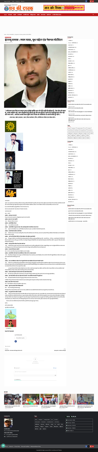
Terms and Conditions (25, 446)
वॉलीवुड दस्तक (33, 14)
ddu (85, 128)
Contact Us (18, 1)
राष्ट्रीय (14, 14)
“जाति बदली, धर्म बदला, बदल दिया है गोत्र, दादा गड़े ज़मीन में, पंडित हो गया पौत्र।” (80, 115)
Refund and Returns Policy (36, 446)
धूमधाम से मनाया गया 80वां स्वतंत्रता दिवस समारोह (75, 108)
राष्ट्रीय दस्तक (83, 135)
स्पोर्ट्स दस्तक (70, 92)
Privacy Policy (17, 446)
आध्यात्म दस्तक (70, 49)
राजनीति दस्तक (26, 14)
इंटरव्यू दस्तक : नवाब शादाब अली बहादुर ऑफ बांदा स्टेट (13, 349)
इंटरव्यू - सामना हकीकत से (8, 37)
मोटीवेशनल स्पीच (70, 67)
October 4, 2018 (8, 42)
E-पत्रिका (69, 40)
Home (13, 1)
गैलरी (69, 58)
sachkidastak (18, 335)
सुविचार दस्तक (70, 88)
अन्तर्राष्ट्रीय (19, 14)
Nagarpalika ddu (83, 130)
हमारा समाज (70, 97)
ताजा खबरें (91, 133)
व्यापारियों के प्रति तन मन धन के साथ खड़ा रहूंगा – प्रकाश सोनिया (77, 221)
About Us (22, 1)
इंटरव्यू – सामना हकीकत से (72, 51)
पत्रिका (69, 135)
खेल (88, 133)
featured (8, 346)
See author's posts (20, 338)
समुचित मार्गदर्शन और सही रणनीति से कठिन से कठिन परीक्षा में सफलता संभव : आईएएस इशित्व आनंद (79, 120)
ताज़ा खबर (10, 14)
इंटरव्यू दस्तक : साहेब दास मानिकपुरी (60, 349)
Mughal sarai (70, 130)
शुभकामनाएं (70, 79)
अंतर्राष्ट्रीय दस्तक (70, 133)
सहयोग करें (49, 14)
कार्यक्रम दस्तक (80, 133)
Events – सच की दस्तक (72, 42)
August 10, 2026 (44, 408)
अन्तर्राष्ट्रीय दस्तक (71, 47)
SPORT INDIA (90, 130)
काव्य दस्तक (43, 14)
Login (55, 367)
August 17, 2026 (26, 407)
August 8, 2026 (62, 408)
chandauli (73, 128)
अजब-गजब (70, 45)
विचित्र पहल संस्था (56, 426)
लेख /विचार (87, 135)
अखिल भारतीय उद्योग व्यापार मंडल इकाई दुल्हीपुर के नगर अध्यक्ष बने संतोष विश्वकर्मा (80, 111)
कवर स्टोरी (70, 54)
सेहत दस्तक (70, 90)
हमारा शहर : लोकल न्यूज (71, 95)
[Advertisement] (49, 25)
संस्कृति (69, 81)
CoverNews (53, 450)
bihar (69, 128)
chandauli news (80, 128)
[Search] (93, 15)
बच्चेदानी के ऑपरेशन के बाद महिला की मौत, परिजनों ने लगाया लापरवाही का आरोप (79, 104)
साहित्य (38, 14)
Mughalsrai (77, 130)
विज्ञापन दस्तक (70, 74)
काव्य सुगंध (85, 133)
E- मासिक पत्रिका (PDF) (56, 14)
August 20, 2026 (8, 408)
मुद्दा (68, 65)
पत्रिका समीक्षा (70, 63)
